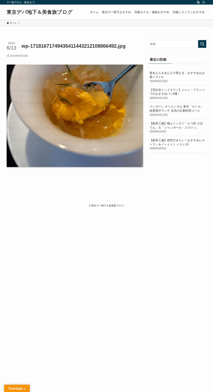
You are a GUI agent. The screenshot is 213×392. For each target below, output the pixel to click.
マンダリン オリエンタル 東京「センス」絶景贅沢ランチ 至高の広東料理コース (177, 110)
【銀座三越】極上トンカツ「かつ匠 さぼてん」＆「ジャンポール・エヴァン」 (176, 127)
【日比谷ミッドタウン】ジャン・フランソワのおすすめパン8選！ (177, 94)
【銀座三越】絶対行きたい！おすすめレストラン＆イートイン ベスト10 (177, 144)
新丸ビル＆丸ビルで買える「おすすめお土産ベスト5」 (177, 77)
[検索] (203, 2)
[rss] (198, 2)
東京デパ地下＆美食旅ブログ (40, 12)
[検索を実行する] (202, 44)
